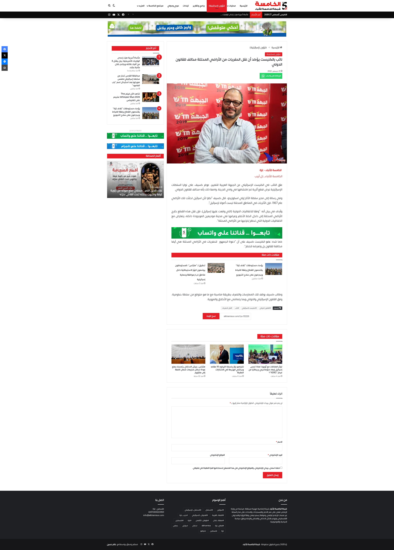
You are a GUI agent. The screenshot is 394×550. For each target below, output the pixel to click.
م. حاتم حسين (113, 544)
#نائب (237, 308)
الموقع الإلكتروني (217, 455)
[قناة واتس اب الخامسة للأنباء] (226, 233)
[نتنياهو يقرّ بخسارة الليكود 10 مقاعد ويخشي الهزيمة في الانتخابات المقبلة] (227, 354)
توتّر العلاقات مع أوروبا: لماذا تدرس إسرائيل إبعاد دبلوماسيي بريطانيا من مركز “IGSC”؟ (265, 369)
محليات (232, 6)
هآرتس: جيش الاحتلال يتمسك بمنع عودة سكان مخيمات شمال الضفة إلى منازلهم (188, 369)
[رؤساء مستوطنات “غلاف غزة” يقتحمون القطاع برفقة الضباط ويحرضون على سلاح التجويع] (273, 269)
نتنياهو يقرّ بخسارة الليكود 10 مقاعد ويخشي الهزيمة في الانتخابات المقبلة (227, 369)
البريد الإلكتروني (275, 455)
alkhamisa (206, 525)
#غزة (189, 520)
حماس (175, 525)
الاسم (279, 442)
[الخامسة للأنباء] (271, 5)
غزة (222, 530)
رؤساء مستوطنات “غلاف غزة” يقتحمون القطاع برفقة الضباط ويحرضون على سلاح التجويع (249, 270)
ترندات (186, 6)
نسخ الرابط (211, 316)
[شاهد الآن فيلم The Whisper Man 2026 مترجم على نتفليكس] (150, 97)
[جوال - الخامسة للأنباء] (197, 29)
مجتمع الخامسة (156, 6)
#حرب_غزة (183, 515)
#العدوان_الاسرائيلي (200, 515)
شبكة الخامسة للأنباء (251, 544)
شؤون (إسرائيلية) (217, 6)
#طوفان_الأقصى (202, 520)
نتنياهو (203, 530)
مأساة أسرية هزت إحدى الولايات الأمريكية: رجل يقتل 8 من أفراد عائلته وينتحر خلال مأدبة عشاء (210, 14)
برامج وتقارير (199, 6)
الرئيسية (243, 6)
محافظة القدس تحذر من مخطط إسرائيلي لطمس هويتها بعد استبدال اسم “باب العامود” (126, 80)
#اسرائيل (220, 510)
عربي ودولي (173, 6)
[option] (135, 179)
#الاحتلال (209, 510)
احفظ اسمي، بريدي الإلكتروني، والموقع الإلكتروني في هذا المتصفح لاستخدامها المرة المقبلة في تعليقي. (236, 468)
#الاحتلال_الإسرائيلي (193, 510)
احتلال (194, 525)
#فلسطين (179, 520)
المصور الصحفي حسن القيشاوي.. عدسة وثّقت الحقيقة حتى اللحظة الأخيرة (138, 192)
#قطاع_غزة (219, 525)
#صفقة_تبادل (218, 520)
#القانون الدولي (265, 308)
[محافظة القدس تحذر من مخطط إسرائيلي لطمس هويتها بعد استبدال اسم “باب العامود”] (150, 79)
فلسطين (213, 530)
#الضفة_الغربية (218, 515)
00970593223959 (156, 512)
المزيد (142, 6)
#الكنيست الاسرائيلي (249, 308)
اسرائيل (185, 525)
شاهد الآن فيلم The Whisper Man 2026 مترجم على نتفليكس (126, 97)
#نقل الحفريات (227, 308)
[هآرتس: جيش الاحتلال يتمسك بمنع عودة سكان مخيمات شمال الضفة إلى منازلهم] (188, 354)
